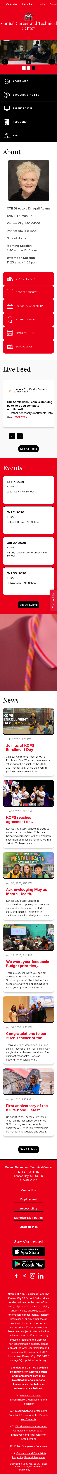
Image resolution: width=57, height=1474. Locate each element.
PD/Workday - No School (22, 583)
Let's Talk (28, 4)
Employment (28, 1199)
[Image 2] (28, 68)
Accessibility (28, 1208)
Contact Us (53, 600)
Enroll (53, 4)
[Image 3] (33, 68)
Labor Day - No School (21, 491)
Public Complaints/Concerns (30, 1446)
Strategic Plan (28, 1226)
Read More (20, 416)
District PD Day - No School (24, 522)
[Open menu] (28, 36)
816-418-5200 (28, 1180)
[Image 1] (24, 68)
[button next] (20, 436)
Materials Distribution (28, 1217)
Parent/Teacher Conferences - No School (27, 554)
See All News (28, 1149)
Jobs (42, 4)
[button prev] (12, 436)
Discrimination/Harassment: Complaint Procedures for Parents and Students (28, 1415)
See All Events (29, 604)
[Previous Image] (5, 61)
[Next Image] (52, 61)
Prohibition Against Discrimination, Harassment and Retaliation (28, 1399)
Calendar (11, 4)
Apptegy (35, 1469)
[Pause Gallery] (28, 61)
